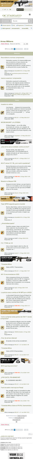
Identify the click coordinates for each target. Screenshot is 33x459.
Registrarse (20, 9)
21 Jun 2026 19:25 (24, 412)
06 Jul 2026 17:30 (25, 400)
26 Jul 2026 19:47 (24, 354)
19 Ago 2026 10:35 (24, 253)
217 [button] (25, 48)
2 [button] (16, 48)
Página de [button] (11, 49)
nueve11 (17, 253)
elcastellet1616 (18, 70)
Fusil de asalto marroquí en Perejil (12, 387)
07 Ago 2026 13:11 (25, 305)
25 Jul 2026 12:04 (24, 384)
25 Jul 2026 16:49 (25, 372)
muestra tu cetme (7, 104)
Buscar (24, 44)
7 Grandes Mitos (6, 264)
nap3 (16, 287)
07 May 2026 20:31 (26, 135)
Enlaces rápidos (6, 25)
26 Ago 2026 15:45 (25, 176)
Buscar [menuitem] (31, 28)
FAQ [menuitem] (14, 25)
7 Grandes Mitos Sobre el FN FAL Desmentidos (16, 405)
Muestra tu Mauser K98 (8, 181)
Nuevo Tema (4, 43)
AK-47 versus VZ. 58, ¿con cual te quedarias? (15, 163)
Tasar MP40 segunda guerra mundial (13, 204)
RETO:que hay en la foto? (9, 366)
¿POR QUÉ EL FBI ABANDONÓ (10, 377)
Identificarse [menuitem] (29, 25)
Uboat (16, 193)
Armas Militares (6, 41)
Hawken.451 (18, 93)
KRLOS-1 (17, 117)
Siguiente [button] (27, 49)
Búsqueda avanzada (27, 44)
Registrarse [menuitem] (21, 25)
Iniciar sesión (28, 9)
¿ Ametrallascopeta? (7, 223)
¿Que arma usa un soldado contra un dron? (15, 147)
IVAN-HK (17, 176)
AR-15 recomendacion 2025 (10, 274)
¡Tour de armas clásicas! (9, 338)
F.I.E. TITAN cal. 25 (7, 243)
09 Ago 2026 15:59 (23, 287)
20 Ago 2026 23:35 (23, 238)
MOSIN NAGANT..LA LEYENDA (10, 122)
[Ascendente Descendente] (16, 420)
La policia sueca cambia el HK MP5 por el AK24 (16, 292)
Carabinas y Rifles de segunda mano (20, 94)
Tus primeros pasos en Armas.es (19, 73)
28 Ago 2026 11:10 (26, 93)
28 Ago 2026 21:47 (25, 158)
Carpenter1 (17, 135)
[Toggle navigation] (30, 14)
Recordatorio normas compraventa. (12, 57)
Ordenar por (11, 417)
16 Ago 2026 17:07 (25, 271)
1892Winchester (19, 332)
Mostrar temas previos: (11, 415)
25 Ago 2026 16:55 (23, 193)
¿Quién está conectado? (7, 436)
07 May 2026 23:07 (24, 117)
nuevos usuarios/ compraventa (11, 78)
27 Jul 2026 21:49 (24, 344)
